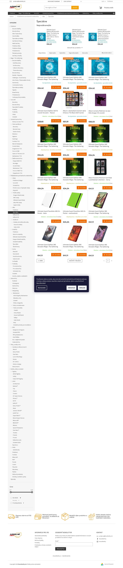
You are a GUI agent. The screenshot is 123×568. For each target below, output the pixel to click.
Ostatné (14, 117)
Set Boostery (16, 65)
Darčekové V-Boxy (17, 41)
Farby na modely (17, 308)
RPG (13, 327)
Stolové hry (14, 278)
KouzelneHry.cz (57, 556)
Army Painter (17, 313)
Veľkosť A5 (16, 217)
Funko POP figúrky (18, 379)
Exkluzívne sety (17, 440)
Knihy (13, 447)
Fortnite (14, 455)
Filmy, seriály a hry (16, 345)
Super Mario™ (16, 416)
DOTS (14, 401)
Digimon (14, 136)
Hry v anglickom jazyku (18, 340)
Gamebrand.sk (66, 556)
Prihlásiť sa (61, 549)
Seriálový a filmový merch (19, 347)
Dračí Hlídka (16, 337)
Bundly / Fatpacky (17, 75)
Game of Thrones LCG (18, 154)
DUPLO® (15, 403)
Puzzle (14, 462)
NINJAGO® (15, 423)
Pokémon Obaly (16, 48)
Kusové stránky (18, 225)
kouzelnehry (102, 541)
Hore (41, 260)
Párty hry (14, 288)
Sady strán (17, 227)
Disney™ (15, 398)
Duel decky (15, 83)
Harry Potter (16, 352)
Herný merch (15, 367)
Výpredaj (13, 479)
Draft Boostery (17, 63)
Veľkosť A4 (16, 215)
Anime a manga (17, 364)
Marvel (15, 349)
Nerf (13, 460)
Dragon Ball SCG (17, 161)
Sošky (14, 376)
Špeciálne (15, 212)
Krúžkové (15, 220)
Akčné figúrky (16, 374)
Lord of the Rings (17, 357)
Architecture (16, 384)
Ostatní (15, 300)
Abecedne (85, 53)
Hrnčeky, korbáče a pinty (19, 477)
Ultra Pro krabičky (18, 234)
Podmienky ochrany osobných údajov (43, 546)
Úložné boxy (16, 247)
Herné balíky (15, 36)
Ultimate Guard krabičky (19, 237)
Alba (13, 207)
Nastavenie (42, 288)
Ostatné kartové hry (16, 119)
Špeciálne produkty (17, 38)
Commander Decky (17, 85)
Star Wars (15, 354)
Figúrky (14, 371)
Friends (15, 435)
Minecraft (15, 457)
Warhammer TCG (17, 156)
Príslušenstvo (16, 51)
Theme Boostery (17, 70)
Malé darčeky (16, 43)
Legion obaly (16, 205)
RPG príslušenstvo (18, 335)
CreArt (14, 464)
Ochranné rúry (17, 271)
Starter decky (16, 132)
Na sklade (17, 498)
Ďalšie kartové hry (17, 158)
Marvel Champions (17, 144)
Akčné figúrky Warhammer (20, 296)
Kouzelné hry (102, 539)
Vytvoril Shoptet (109, 564)
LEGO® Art (15, 413)
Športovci (15, 445)
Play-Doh (14, 467)
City (14, 389)
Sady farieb (17, 320)
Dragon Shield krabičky (19, 239)
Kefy (14, 323)
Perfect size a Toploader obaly (21, 188)
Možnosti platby (39, 540)
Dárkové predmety (17, 474)
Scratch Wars (16, 146)
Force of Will (15, 151)
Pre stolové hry (17, 269)
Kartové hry (15, 286)
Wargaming (15, 291)
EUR (103, 1)
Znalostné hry (16, 342)
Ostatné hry (16, 185)
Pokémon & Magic (18, 180)
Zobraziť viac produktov (74, 47)
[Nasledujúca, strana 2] (108, 260)
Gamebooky (16, 450)
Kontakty (37, 543)
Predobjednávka (18, 503)
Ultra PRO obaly (17, 203)
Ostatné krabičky (17, 242)
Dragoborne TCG (17, 149)
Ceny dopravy (67, 1)
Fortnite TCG (15, 141)
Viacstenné (16, 254)
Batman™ (15, 386)
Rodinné (14, 281)
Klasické (15, 252)
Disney (15, 359)
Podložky (15, 112)
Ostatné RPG (16, 332)
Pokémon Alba (16, 46)
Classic (15, 391)
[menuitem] (12, 13)
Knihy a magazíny (18, 303)
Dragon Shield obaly (18, 195)
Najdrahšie (62, 53)
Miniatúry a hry (17, 298)
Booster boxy (16, 129)
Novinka (16, 500)
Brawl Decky (15, 92)
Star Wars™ (16, 430)
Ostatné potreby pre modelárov (22, 325)
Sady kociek (16, 259)
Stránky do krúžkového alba (21, 222)
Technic (15, 433)
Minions (15, 425)
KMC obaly (16, 198)
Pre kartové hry (17, 266)
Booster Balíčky (16, 29)
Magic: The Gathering (16, 58)
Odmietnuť (71, 288)
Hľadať (75, 7)
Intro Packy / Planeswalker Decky (21, 80)
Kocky (14, 249)
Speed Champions (18, 428)
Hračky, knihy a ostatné (17, 369)
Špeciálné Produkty (17, 107)
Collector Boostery (18, 68)
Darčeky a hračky (17, 56)
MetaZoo (14, 134)
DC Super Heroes (17, 396)
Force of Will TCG (17, 171)
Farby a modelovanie (18, 305)
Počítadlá (15, 261)
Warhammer (16, 293)
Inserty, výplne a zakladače (19, 276)
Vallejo (15, 318)
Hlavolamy (15, 469)
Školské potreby (17, 53)
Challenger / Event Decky (19, 78)
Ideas (14, 408)
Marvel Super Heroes (18, 418)
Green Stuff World (19, 315)
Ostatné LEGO (17, 442)
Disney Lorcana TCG (17, 122)
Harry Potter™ (16, 406)
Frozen (15, 438)
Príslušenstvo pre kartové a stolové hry (21, 176)
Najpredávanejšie (73, 53)
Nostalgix (15, 163)
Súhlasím (82, 288)
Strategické (15, 283)
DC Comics (16, 362)
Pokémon (13, 26)
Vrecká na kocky (17, 256)
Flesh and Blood (16, 124)
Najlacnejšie (52, 53)
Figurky (14, 90)
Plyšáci (14, 472)
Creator (15, 394)
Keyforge (15, 139)
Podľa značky (16, 193)
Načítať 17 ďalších (75, 260)
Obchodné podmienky (54, 1)
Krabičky (14, 109)
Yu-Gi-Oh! (13, 100)
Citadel (16, 310)
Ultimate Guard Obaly (19, 200)
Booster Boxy (16, 31)
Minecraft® (16, 420)
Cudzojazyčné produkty (18, 97)
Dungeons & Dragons (18, 330)
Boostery (15, 102)
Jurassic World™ (17, 411)
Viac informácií (41, 283)
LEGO (13, 381)
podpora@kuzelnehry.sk (106, 536)
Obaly (14, 114)
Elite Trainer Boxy (17, 34)
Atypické (15, 190)
